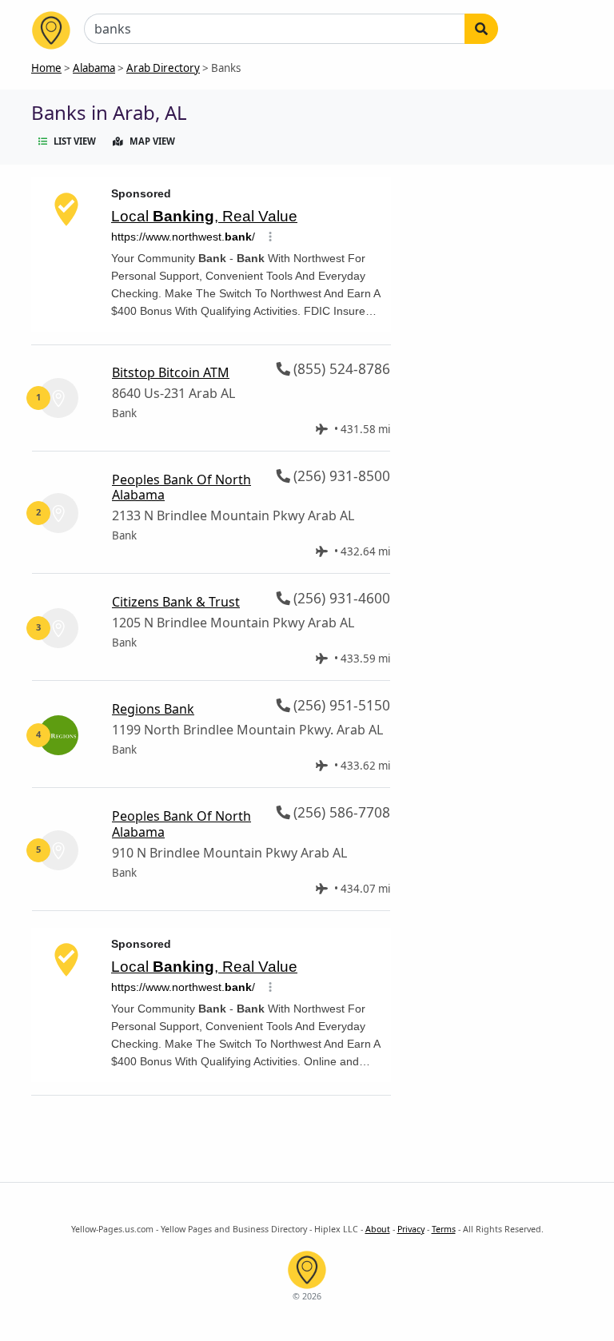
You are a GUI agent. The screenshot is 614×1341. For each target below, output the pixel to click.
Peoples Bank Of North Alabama (181, 487)
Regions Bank (153, 709)
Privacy (411, 1229)
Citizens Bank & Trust (176, 602)
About (377, 1229)
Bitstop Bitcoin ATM (170, 372)
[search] (481, 29)
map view (152, 141)
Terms (444, 1229)
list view (75, 141)
